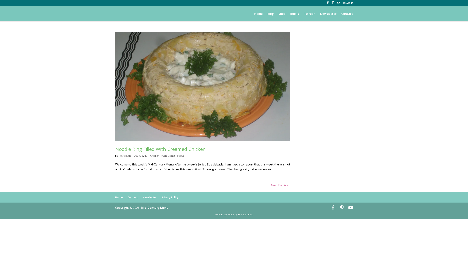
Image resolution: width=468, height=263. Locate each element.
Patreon (309, 14)
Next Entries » (280, 185)
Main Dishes (168, 155)
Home (258, 14)
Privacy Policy (169, 197)
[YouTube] (338, 3)
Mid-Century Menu (154, 208)
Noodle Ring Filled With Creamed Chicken (160, 149)
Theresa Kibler (245, 214)
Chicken (154, 155)
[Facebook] (328, 3)
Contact (347, 14)
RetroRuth (125, 155)
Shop (282, 14)
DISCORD (348, 3)
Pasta (180, 155)
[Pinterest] (333, 3)
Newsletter (328, 14)
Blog (270, 14)
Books (294, 14)
